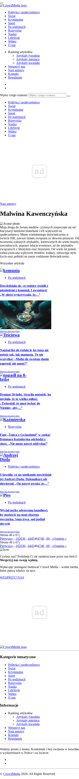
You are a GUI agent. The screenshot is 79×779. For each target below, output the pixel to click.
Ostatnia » (60, 538)
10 (17, 538)
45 (32, 538)
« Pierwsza (10, 536)
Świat (11, 16)
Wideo (12, 41)
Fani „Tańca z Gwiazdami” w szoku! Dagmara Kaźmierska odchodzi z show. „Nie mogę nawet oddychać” (25, 439)
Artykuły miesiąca (28, 59)
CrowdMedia (11, 774)
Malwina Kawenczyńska (9, 331)
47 (39, 538)
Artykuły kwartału (28, 63)
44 (29, 538)
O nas (12, 45)
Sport (11, 23)
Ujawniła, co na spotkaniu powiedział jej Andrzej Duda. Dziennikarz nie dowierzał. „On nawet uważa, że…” (25, 479)
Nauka (12, 34)
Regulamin (15, 77)
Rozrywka (14, 30)
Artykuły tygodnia (28, 55)
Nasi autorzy (16, 70)
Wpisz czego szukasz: (14, 95)
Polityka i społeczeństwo (24, 12)
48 (42, 538)
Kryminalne (15, 19)
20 (20, 538)
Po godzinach (17, 27)
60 (48, 538)
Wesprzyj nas (16, 66)
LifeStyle (14, 37)
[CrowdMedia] (13, 5)
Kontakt (13, 74)
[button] (26, 314)
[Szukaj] (68, 96)
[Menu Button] (1, 2)
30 (23, 538)
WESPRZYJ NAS (12, 577)
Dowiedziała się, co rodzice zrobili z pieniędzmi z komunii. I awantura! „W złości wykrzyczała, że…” (24, 290)
